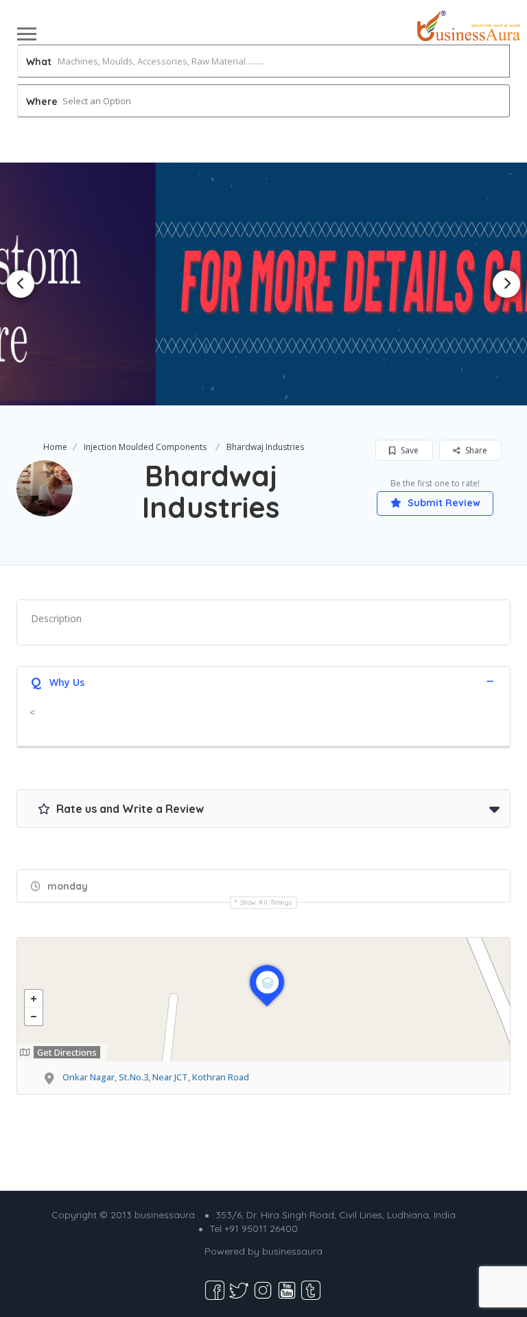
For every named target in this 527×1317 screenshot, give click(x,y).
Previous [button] (20, 284)
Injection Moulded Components (145, 447)
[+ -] (263, 999)
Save (409, 450)
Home (55, 447)
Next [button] (506, 284)
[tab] (263, 681)
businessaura (292, 1251)
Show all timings (266, 902)
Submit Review (442, 503)
